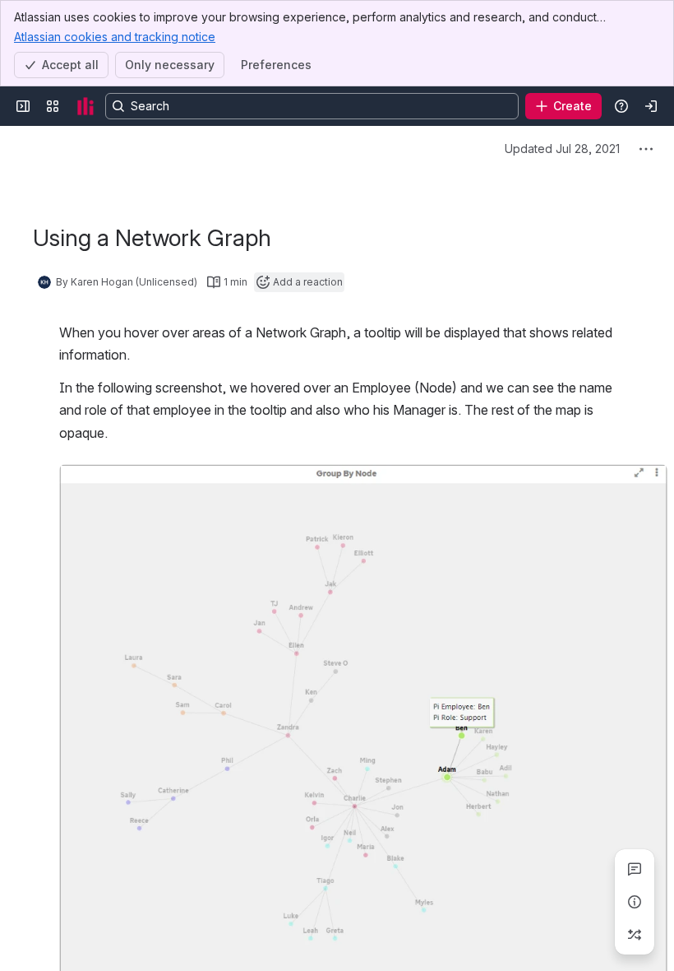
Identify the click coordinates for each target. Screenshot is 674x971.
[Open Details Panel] (634, 902)
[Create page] (634, 935)
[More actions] (646, 149)
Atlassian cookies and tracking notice (114, 37)
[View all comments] (634, 869)
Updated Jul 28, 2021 (562, 149)
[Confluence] (85, 106)
